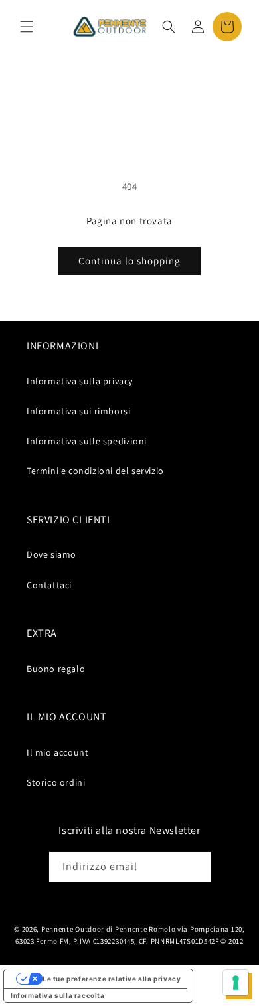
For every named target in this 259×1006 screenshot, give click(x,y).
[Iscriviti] (196, 866)
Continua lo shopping (129, 260)
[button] (26, 26)
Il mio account (57, 752)
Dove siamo (51, 554)
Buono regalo (56, 669)
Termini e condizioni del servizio (95, 471)
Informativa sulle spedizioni (87, 441)
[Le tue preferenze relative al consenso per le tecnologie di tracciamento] (235, 982)
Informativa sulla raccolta (58, 995)
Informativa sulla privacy (80, 381)
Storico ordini (56, 782)
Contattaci (49, 585)
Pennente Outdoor (72, 929)
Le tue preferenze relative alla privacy (112, 979)
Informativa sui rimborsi (78, 411)
